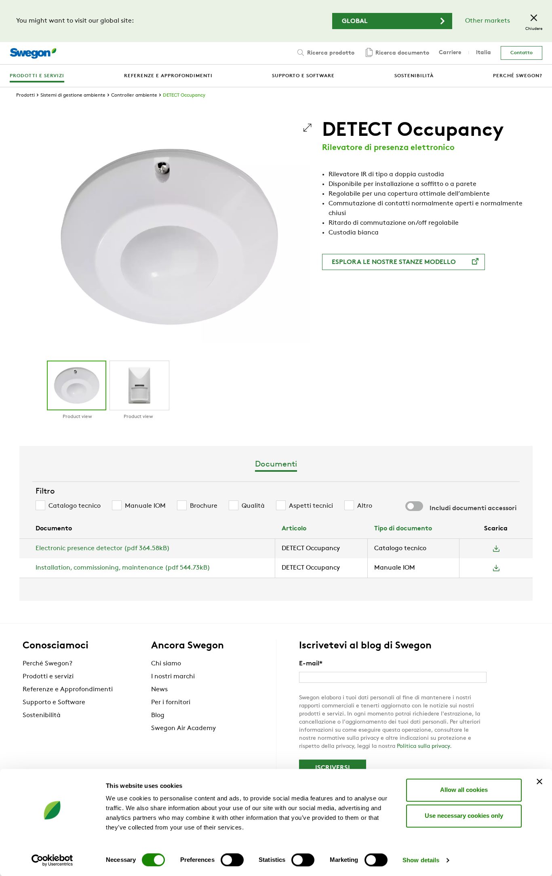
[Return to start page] (33, 53)
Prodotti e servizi (48, 676)
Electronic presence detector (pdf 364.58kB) (103, 548)
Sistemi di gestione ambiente (72, 95)
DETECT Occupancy (184, 95)
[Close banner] (539, 781)
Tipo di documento (403, 529)
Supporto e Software (54, 702)
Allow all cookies (464, 789)
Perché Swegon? (47, 664)
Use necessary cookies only (464, 815)
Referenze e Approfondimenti (68, 689)
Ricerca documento (401, 53)
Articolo (294, 529)
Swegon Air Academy (183, 728)
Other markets (487, 21)
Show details (420, 860)
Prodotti (25, 95)
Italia (483, 53)
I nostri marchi (173, 676)
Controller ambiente (134, 95)
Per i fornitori (170, 702)
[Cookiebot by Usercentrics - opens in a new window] (52, 860)
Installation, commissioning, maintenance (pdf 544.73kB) (123, 568)
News (159, 689)
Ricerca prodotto (329, 53)
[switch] (232, 859)
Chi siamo (166, 664)
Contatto (521, 53)
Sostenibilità (42, 715)
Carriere (450, 53)
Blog (157, 715)
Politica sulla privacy (423, 746)
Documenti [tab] (276, 464)
